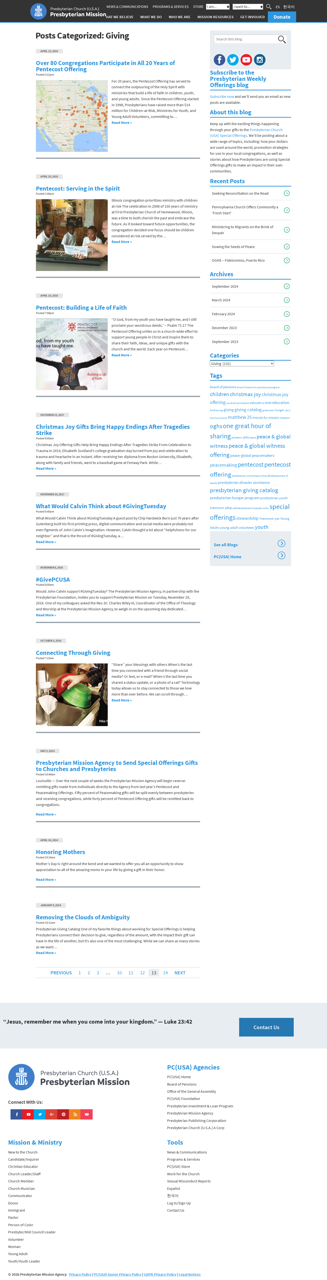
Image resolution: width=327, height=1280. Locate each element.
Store (198, 6)
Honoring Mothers (60, 852)
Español (173, 1188)
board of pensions (223, 387)
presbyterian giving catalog (244, 490)
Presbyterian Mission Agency (190, 1113)
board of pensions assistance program (258, 387)
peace (252, 437)
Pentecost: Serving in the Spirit (78, 188)
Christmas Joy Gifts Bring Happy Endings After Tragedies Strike (113, 430)
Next (180, 973)
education (280, 402)
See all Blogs (248, 544)
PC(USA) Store (178, 1166)
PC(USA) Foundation (183, 1098)
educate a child (260, 403)
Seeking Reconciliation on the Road (240, 193)
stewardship (247, 518)
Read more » (122, 122)
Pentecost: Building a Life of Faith (81, 307)
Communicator (20, 1195)
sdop (228, 507)
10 (119, 973)
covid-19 (230, 403)
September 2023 (225, 341)
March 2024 (221, 300)
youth (262, 527)
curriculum (242, 403)
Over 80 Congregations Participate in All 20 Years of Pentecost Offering (105, 66)
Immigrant (16, 1210)
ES (278, 6)
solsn (266, 508)
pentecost (251, 464)
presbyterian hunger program (234, 497)
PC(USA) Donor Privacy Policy (117, 1274)
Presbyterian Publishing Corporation (196, 1120)
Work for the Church (183, 1173)
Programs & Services (171, 6)
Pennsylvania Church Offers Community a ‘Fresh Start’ (245, 209)
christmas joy (245, 394)
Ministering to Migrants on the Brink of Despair (242, 229)
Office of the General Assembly (191, 1091)
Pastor (13, 1217)
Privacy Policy (80, 1274)
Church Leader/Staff (24, 1173)
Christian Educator (23, 1166)
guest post (268, 410)
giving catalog (248, 409)
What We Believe (118, 16)
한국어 (289, 6)
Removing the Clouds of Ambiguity (83, 917)
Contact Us (266, 1027)
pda (246, 437)
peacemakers (263, 455)
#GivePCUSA (53, 579)
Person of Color (20, 1224)
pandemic (236, 437)
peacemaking (223, 465)
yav (277, 518)
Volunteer (16, 1239)
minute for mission (266, 418)
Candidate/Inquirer (23, 1159)
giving (229, 409)
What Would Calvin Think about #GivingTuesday (101, 506)
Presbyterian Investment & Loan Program (200, 1105)
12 (142, 973)
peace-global (240, 455)
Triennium (266, 518)
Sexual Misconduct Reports (189, 1181)
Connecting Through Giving (73, 653)
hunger (279, 410)
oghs (216, 426)
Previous (61, 973)
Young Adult (18, 1253)
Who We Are (180, 16)
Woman (14, 1246)
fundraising (216, 410)
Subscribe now (222, 96)
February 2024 (223, 313)
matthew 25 (240, 417)
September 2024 (225, 286)
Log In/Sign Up (179, 1203)
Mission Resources (215, 16)
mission (285, 417)
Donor (13, 1203)
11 (131, 973)
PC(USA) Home (248, 556)
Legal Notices (190, 1274)
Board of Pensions (182, 1084)
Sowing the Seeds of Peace (233, 246)
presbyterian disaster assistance (244, 482)
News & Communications (127, 6)
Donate (282, 16)
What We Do (151, 16)
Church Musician (21, 1188)
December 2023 (224, 327)
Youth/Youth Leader (24, 1261)
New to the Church (23, 1152)
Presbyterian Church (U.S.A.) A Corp (195, 1127)
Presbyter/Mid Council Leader (32, 1232)
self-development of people (247, 508)
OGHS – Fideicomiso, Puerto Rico (238, 260)
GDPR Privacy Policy (160, 1274)
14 (165, 973)
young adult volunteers (237, 527)
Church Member (21, 1181)
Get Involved (252, 16)
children (219, 394)
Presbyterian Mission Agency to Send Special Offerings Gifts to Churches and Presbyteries (117, 766)
